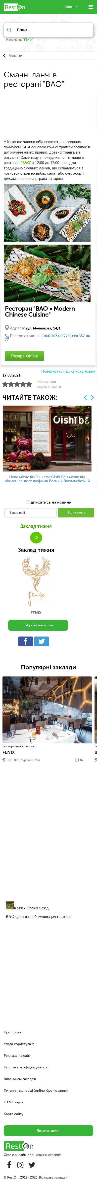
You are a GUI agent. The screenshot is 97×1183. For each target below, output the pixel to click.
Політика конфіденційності (26, 1067)
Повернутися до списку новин (68, 371)
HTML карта (13, 1102)
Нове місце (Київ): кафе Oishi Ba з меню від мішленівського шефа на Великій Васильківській (47, 479)
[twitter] (43, 642)
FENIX (28, 39)
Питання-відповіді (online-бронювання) (36, 1090)
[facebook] (27, 642)
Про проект (13, 1032)
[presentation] (85, 397)
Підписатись (76, 512)
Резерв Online (24, 356)
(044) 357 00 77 (55, 336)
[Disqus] (48, 834)
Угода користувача (19, 1044)
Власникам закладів (20, 1079)
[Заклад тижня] (36, 581)
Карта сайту (13, 1114)
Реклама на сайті (17, 1056)
